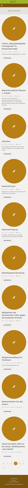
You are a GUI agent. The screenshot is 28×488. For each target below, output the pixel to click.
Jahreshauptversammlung (13, 273)
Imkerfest (6, 141)
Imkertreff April (8, 186)
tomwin (11, 51)
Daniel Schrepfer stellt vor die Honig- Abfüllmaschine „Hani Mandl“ (13, 446)
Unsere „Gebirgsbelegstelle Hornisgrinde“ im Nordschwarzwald (13, 46)
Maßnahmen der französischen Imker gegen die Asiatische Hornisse (13, 315)
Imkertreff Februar (10, 229)
